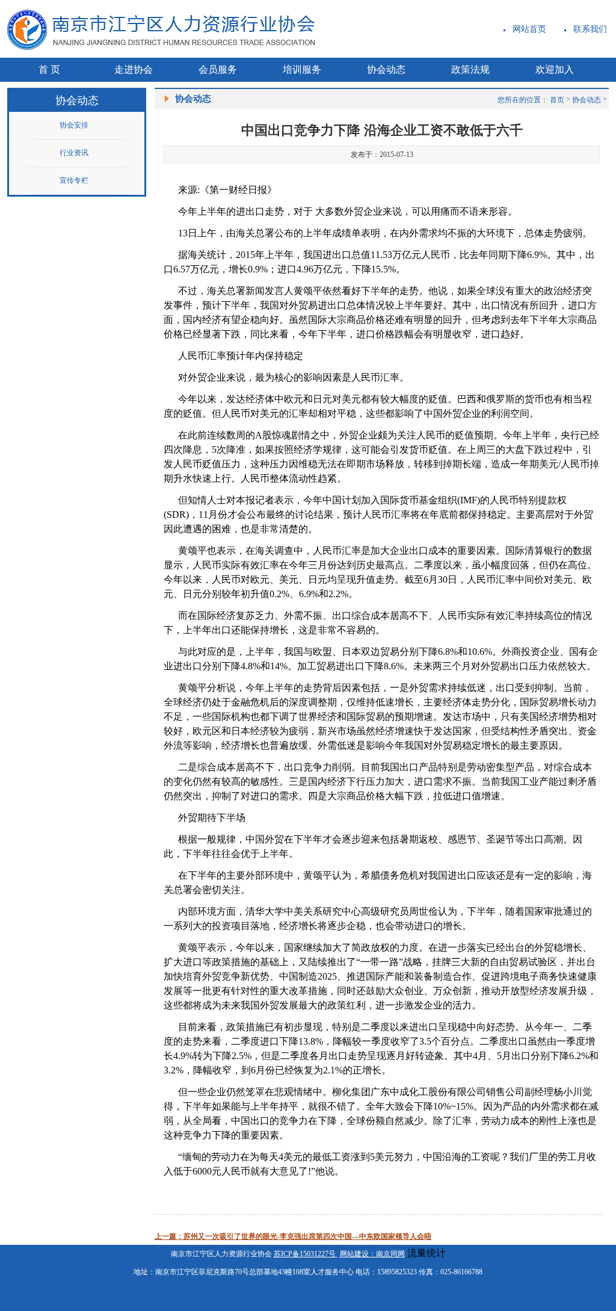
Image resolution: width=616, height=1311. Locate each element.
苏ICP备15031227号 (305, 1254)
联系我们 (590, 29)
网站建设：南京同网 (372, 1254)
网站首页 (529, 29)
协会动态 (586, 100)
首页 (557, 100)
